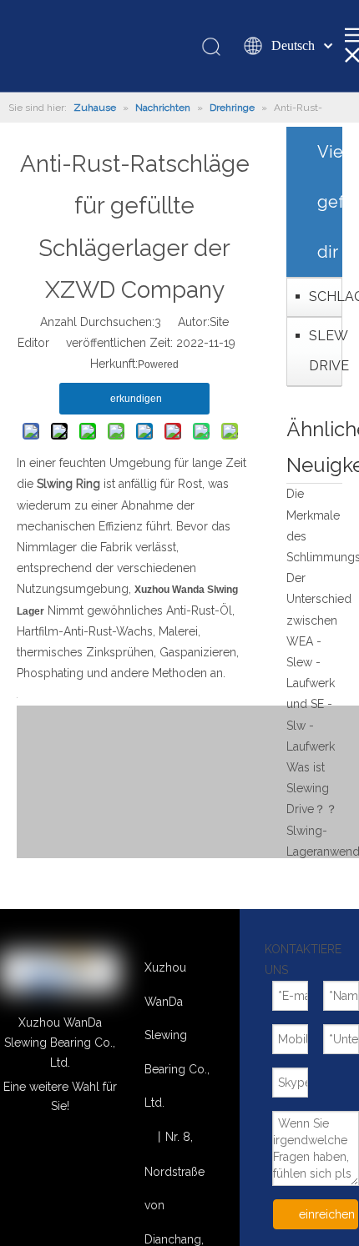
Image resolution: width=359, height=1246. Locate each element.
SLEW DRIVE (321, 351)
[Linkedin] (13, 1149)
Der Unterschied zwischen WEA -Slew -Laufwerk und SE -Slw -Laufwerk (318, 662)
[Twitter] (106, 1149)
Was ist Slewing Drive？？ (311, 788)
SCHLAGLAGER (321, 296)
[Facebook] (59, 1172)
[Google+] (59, 1149)
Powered (158, 364)
